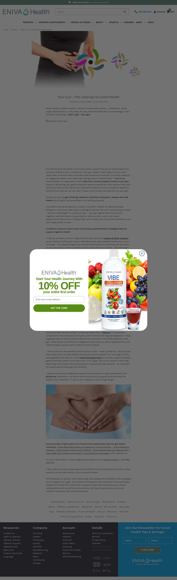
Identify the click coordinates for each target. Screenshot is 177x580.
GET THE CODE (59, 308)
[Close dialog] (142, 253)
